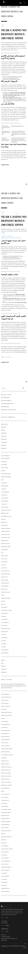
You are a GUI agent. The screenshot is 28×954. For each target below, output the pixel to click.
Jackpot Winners (4, 549)
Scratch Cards (4, 613)
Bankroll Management (6, 476)
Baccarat (3, 470)
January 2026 (3, 436)
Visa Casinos (3, 643)
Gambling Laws (4, 522)
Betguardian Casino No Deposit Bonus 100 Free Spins (11, 237)
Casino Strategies (5, 501)
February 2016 (3, 448)
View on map (4, 940)
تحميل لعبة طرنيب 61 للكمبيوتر (7, 236)
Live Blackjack (4, 561)
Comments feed (4, 669)
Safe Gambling (4, 607)
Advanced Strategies (5, 458)
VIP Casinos (3, 640)
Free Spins (3, 519)
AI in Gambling (4, 464)
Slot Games (3, 616)
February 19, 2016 (10, 211)
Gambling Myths (4, 525)
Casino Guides (4, 482)
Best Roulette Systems (5, 406)
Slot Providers (4, 619)
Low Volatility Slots (5, 809)
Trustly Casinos (4, 631)
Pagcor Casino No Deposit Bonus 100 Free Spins (10, 53)
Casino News (3, 727)
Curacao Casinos (4, 507)
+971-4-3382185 (4, 921)
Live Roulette (4, 567)
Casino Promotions (5, 730)
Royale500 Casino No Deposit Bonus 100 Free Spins (10, 123)
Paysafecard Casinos (5, 592)
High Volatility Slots (5, 537)
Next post (8, 187)
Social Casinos (4, 625)
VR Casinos (3, 646)
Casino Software (4, 736)
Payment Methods (4, 586)
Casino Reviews (4, 733)
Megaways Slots (4, 815)
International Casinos (5, 546)
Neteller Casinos (4, 818)
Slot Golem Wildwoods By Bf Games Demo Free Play (11, 313)
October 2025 (3, 445)
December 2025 (4, 439)
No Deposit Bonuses (5, 821)
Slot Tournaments (5, 622)
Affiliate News (4, 461)
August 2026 (3, 427)
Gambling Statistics (5, 531)
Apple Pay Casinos (4, 467)
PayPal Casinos (4, 589)
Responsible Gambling (5, 598)
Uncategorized (4, 637)
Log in (2, 663)
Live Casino (3, 564)
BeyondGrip (4, 946)
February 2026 (3, 433)
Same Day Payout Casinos (6, 610)
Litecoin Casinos (4, 555)
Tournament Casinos (5, 628)
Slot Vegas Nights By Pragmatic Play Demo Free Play (10, 343)
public (2, 595)
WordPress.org (3, 672)
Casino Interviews (5, 724)
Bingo (2, 479)
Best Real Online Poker (5, 397)
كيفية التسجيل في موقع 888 (6, 356)
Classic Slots (4, 504)
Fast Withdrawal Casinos (6, 516)
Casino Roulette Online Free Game (7, 403)
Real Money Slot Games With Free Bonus (8, 409)
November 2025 (4, 442)
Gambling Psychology (5, 528)
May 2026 (3, 430)
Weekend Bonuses (4, 649)
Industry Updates (4, 540)
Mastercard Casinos (5, 812)
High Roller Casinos (5, 534)
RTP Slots (3, 604)
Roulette (3, 601)
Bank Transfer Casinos (6, 473)
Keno (2, 552)
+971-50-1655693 (4, 922)
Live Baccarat (4, 558)
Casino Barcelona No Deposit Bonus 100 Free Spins (10, 271)
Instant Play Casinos (5, 543)
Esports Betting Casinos (6, 510)
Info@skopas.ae (4, 928)
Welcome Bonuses (5, 652)
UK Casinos (3, 634)
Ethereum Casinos (5, 513)
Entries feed (3, 666)
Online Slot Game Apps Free (6, 400)
